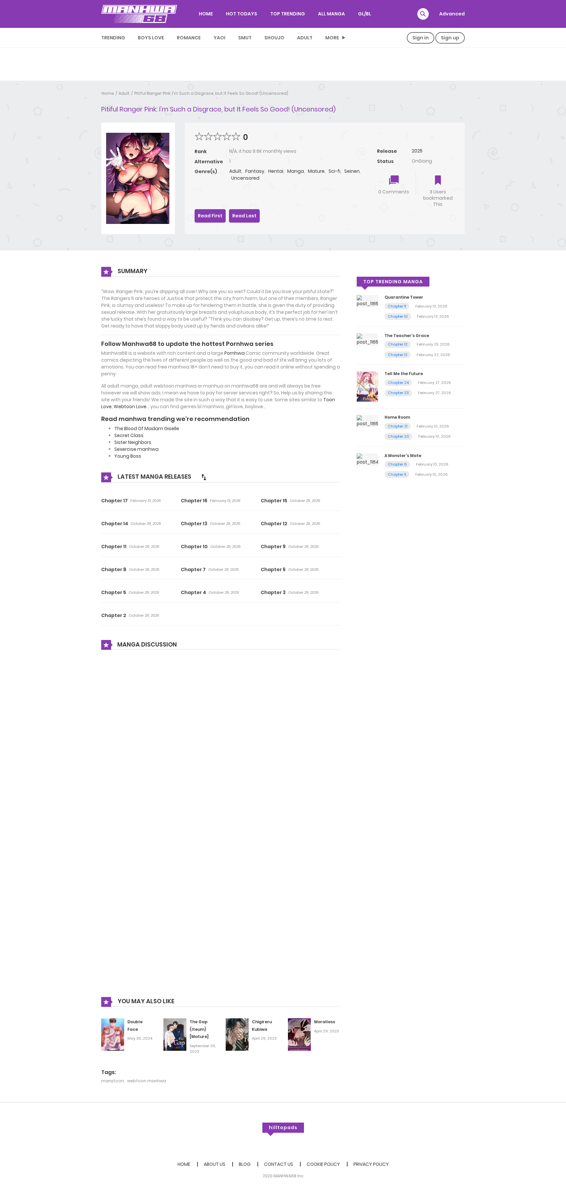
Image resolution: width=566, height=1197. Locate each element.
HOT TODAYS (241, 13)
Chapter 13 (194, 523)
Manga (295, 171)
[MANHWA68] (139, 13)
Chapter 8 (113, 569)
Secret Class (128, 435)
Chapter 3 (273, 592)
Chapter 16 (194, 500)
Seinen (352, 171)
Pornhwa (234, 353)
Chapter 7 (193, 569)
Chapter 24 (398, 382)
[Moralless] (299, 1034)
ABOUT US (214, 1164)
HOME (206, 13)
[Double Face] (112, 1034)
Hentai (275, 171)
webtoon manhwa (146, 1081)
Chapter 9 (273, 546)
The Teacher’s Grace (407, 335)
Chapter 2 (113, 615)
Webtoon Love (130, 406)
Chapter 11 (113, 546)
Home (108, 93)
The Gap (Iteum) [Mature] (199, 1029)
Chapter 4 (193, 592)
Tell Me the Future (404, 373)
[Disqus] (220, 743)
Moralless (324, 1022)
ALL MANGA (331, 13)
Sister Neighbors (132, 442)
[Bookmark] (438, 181)
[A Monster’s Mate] (367, 459)
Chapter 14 (114, 523)
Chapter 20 (398, 436)
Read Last (244, 215)
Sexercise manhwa (136, 449)
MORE (332, 37)
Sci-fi (334, 171)
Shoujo (274, 37)
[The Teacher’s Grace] (367, 339)
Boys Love (151, 37)
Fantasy (254, 171)
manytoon (112, 1081)
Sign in (420, 37)
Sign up (450, 37)
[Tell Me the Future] (367, 386)
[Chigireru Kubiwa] (237, 1034)
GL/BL (364, 13)
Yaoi (219, 37)
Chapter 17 (114, 500)
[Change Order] (203, 477)
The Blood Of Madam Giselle (146, 428)
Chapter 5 (113, 592)
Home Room (397, 417)
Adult (304, 37)
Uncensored (245, 178)
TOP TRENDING (287, 13)
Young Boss (127, 456)
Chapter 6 (273, 569)
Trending (113, 37)
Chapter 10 (194, 546)
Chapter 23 (398, 392)
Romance (189, 37)
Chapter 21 (397, 426)
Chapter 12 (274, 523)
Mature (316, 171)
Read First (210, 215)
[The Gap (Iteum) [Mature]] (174, 1034)
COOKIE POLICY (323, 1164)
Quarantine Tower (404, 297)
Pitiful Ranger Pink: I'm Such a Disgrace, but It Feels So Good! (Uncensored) (211, 93)
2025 (417, 151)
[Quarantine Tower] (367, 301)
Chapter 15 (274, 500)
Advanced (452, 13)
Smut (245, 37)
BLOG (245, 1164)
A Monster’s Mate (403, 455)
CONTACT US (278, 1164)
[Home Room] (367, 420)
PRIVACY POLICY (371, 1164)
